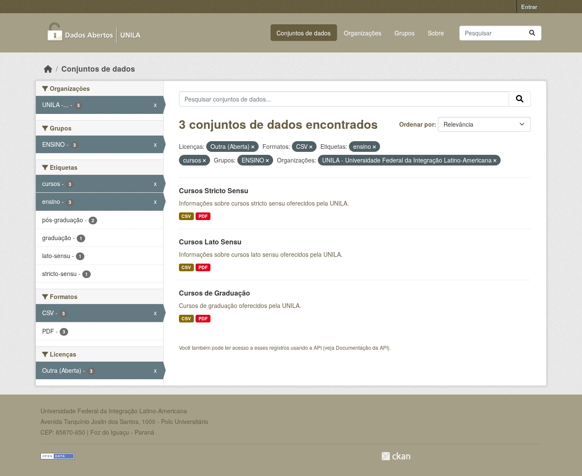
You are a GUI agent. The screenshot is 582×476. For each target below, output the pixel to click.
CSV (186, 216)
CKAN (395, 456)
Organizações (362, 33)
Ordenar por (416, 124)
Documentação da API (362, 347)
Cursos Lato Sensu (210, 242)
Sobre (436, 33)
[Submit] (532, 33)
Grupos (405, 33)
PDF (203, 216)
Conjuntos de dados (304, 33)
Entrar (529, 7)
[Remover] (252, 146)
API (318, 347)
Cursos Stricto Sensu (213, 190)
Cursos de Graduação (214, 293)
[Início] (48, 68)
